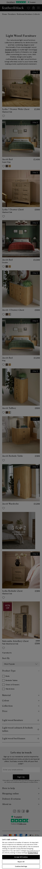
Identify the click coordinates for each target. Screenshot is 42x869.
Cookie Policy (33, 853)
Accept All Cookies (21, 857)
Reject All (21, 862)
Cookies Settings (21, 866)
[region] (21, 852)
